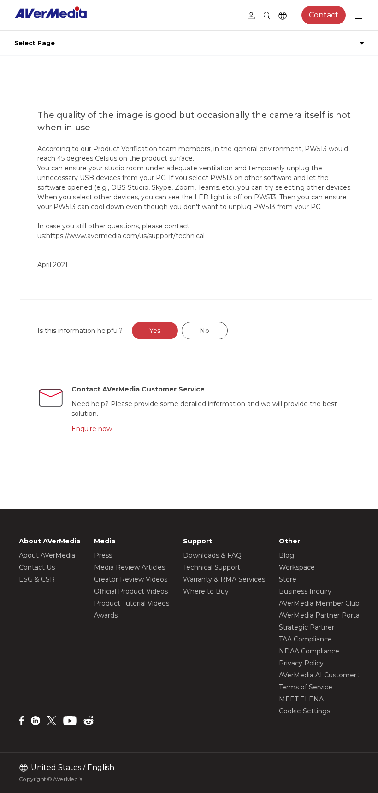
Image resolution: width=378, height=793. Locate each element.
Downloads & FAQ (212, 555)
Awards (106, 615)
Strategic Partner (306, 627)
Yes (154, 331)
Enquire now (91, 429)
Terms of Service (305, 687)
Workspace (297, 567)
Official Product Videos (131, 591)
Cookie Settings (304, 711)
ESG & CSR (37, 579)
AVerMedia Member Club (319, 603)
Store (287, 579)
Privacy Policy (301, 663)
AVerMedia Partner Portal (320, 615)
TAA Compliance (305, 639)
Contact (323, 15)
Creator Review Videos (130, 579)
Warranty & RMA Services (224, 579)
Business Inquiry (305, 591)
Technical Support (211, 567)
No (204, 331)
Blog (286, 555)
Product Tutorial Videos (131, 603)
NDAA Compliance (309, 651)
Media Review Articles (129, 567)
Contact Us (37, 567)
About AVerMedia (47, 555)
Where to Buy (206, 591)
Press (103, 555)
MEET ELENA (301, 699)
